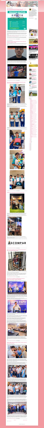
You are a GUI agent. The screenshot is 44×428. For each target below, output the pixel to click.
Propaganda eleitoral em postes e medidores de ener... (32, 112)
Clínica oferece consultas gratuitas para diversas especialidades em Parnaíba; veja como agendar (34, 69)
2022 (29, 145)
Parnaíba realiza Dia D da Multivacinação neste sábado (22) (34, 81)
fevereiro (30, 141)
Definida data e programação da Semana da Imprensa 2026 (15, 192)
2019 (29, 147)
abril (30, 140)
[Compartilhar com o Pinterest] (19, 80)
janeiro (30, 142)
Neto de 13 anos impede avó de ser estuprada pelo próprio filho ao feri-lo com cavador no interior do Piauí (16, 250)
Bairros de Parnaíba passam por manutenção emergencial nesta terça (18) (34, 85)
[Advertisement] (33, 24)
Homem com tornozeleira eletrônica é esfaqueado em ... (33, 128)
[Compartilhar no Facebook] (18, 80)
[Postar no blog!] (17, 80)
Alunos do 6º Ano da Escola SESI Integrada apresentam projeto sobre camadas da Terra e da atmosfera (16, 82)
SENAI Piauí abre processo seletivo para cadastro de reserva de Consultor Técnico (34, 73)
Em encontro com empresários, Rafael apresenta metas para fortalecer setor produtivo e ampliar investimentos (16, 279)
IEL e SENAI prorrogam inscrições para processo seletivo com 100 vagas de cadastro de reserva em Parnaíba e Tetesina (16, 9)
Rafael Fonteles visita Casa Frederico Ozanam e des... (33, 107)
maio (30, 139)
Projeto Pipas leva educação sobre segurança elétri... (32, 120)
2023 (29, 144)
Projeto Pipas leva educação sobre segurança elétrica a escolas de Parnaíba (34, 77)
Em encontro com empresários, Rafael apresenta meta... (33, 106)
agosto (30, 99)
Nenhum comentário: (13, 80)
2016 (29, 149)
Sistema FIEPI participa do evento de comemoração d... (33, 111)
